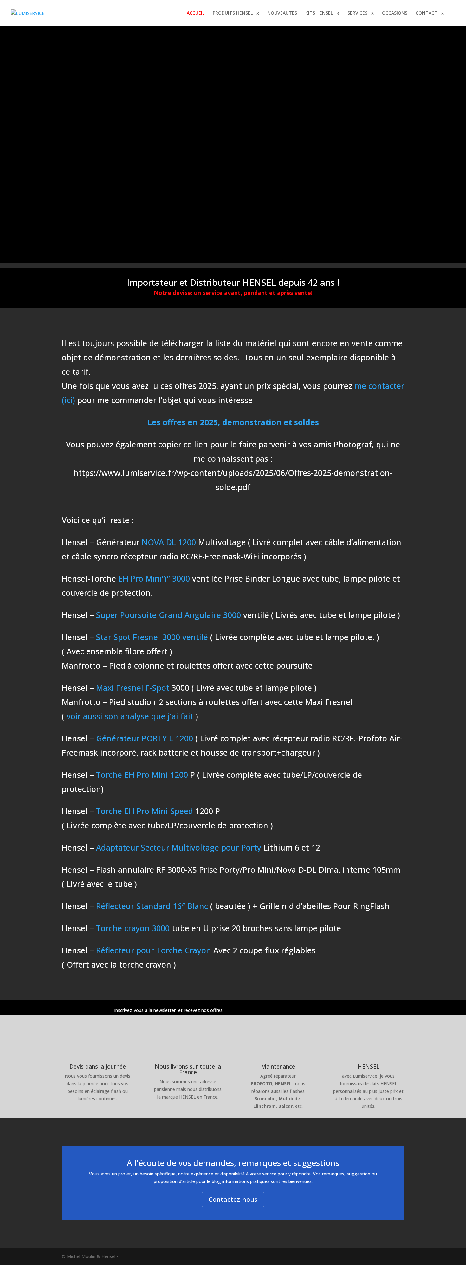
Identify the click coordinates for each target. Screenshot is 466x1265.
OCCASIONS (394, 13)
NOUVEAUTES (282, 13)
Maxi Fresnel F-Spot (132, 687)
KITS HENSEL (319, 13)
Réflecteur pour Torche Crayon (153, 950)
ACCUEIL (195, 13)
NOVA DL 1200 (169, 542)
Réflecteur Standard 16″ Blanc (152, 905)
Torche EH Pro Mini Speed (144, 811)
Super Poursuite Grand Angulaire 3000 (168, 614)
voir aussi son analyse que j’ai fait (130, 716)
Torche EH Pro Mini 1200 (141, 774)
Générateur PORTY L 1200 (144, 738)
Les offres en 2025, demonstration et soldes (233, 422)
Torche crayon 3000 (132, 928)
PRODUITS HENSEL (233, 13)
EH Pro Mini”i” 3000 (154, 578)
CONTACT (426, 13)
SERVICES (357, 13)
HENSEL (368, 1066)
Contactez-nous (233, 1199)
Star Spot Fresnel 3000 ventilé (152, 637)
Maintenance (278, 1066)
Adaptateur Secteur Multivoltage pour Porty (178, 847)
